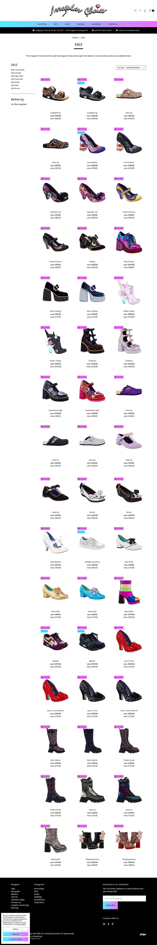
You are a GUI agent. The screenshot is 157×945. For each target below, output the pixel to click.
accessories (96, 24)
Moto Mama (56, 760)
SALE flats (15, 85)
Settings (15, 929)
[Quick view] (68, 80)
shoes (67, 24)
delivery (14, 894)
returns (14, 897)
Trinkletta (92, 361)
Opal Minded (55, 562)
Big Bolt (56, 661)
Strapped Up (55, 113)
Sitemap (15, 908)
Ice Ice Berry (92, 162)
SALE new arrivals (17, 70)
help (13, 888)
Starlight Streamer (92, 562)
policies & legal (17, 899)
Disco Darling (55, 311)
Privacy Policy (21, 924)
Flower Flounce (129, 212)
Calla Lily (129, 460)
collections (113, 24)
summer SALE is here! (77, 30)
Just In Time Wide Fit (55, 710)
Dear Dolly (129, 562)
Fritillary (92, 261)
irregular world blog (20, 905)
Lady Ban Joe (55, 212)
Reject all (15, 934)
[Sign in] (145, 10)
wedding (80, 24)
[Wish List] (140, 10)
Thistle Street (129, 760)
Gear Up (92, 810)
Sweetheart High (55, 410)
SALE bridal (15, 82)
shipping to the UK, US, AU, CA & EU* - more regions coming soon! (36, 30)
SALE (56, 24)
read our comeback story (103, 30)
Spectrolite (129, 611)
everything (42, 24)
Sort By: (121, 67)
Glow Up (129, 113)
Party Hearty (129, 261)
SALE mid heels (17, 79)
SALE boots (15, 88)
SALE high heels (17, 76)
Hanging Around (92, 859)
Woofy (92, 512)
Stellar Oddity (129, 311)
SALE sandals (16, 73)
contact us (16, 902)
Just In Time (129, 661)
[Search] (135, 10)
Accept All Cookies (15, 939)
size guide (15, 891)
